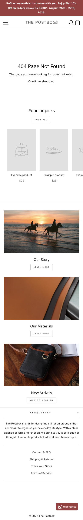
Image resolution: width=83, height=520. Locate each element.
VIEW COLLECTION (41, 400)
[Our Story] (41, 231)
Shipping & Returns (41, 459)
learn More (42, 267)
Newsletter (40, 412)
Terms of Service (41, 473)
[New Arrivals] (41, 365)
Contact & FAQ (41, 452)
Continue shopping (41, 81)
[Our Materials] (41, 298)
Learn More (42, 334)
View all (41, 120)
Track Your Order (41, 466)
